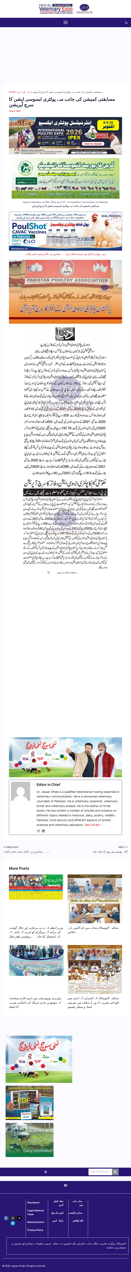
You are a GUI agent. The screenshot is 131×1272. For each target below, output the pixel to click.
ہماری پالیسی (76, 1212)
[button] (126, 22)
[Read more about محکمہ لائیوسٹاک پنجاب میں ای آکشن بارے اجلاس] (95, 911)
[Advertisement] (65, 51)
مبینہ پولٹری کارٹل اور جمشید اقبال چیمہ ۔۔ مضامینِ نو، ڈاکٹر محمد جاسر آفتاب (65, 254)
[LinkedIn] (43, 831)
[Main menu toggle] (65, 22)
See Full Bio (92, 825)
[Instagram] (38, 831)
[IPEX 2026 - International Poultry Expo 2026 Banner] (65, 135)
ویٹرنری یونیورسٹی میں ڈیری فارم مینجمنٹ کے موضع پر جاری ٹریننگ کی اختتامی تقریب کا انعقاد (35, 1002)
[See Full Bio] (102, 825)
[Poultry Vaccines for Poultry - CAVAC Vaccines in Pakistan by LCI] (65, 230)
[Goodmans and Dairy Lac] (65, 757)
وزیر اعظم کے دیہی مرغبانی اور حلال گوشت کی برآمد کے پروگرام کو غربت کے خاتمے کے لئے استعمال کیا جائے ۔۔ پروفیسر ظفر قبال (36, 932)
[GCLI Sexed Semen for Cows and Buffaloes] (65, 178)
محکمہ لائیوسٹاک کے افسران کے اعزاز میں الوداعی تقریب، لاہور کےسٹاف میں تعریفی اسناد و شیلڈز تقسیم (93, 1002)
